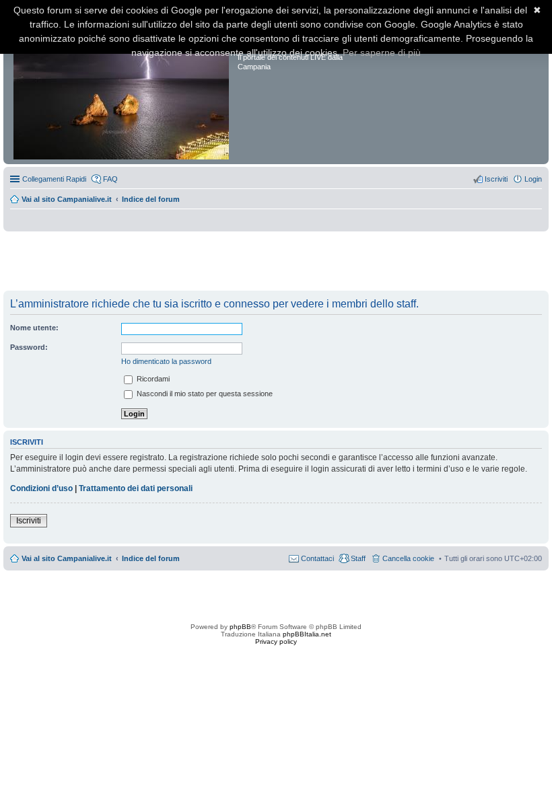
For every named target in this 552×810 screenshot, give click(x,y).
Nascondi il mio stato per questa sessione (204, 394)
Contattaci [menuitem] (317, 558)
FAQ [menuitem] (110, 179)
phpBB (240, 626)
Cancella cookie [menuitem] (408, 558)
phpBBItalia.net (307, 634)
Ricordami (152, 379)
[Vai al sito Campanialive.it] (122, 86)
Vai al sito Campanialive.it (67, 199)
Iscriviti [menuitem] (496, 179)
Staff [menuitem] (358, 558)
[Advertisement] (276, 262)
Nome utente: (34, 328)
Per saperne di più (382, 52)
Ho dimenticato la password (166, 361)
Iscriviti (28, 520)
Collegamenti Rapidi (54, 179)
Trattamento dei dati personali (136, 488)
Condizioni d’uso (41, 488)
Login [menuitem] (533, 179)
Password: (29, 347)
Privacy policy (276, 641)
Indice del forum (151, 199)
